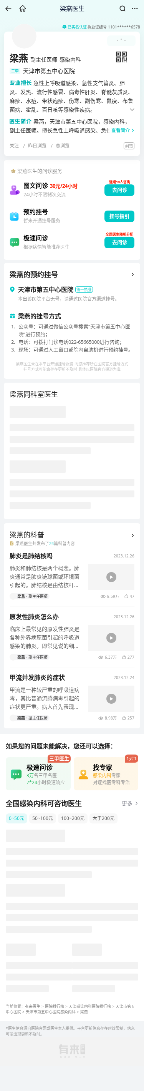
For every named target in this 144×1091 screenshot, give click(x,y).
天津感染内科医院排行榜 (90, 1006)
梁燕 (84, 1011)
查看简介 (120, 130)
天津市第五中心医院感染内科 (51, 1011)
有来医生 (32, 1006)
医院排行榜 (54, 1006)
